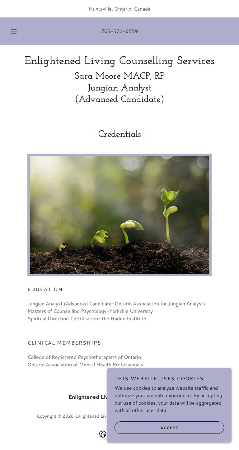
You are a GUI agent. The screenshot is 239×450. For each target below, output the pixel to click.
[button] (17, 31)
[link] (119, 62)
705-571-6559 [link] (119, 31)
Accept (169, 427)
